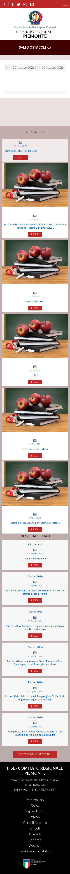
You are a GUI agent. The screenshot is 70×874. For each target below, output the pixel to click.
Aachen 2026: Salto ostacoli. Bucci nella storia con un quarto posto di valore (35, 592)
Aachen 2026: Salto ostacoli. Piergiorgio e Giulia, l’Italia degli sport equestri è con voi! (35, 698)
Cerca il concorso (35, 822)
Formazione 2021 (35, 301)
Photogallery (35, 800)
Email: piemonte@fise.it (37, 789)
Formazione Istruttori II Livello (20, 150)
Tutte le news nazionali (35, 754)
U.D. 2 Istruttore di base (35, 448)
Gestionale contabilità (35, 851)
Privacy (35, 817)
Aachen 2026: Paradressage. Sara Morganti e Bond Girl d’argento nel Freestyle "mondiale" (35, 663)
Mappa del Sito (35, 811)
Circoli (35, 828)
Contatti (35, 834)
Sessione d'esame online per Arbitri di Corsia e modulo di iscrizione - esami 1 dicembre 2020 (35, 226)
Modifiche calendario (35, 558)
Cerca (35, 805)
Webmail (35, 845)
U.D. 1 (35, 375)
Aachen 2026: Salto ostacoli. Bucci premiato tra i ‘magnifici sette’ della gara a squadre (35, 733)
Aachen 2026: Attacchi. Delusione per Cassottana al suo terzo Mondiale (35, 627)
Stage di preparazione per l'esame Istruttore (35, 522)
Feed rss (35, 840)
